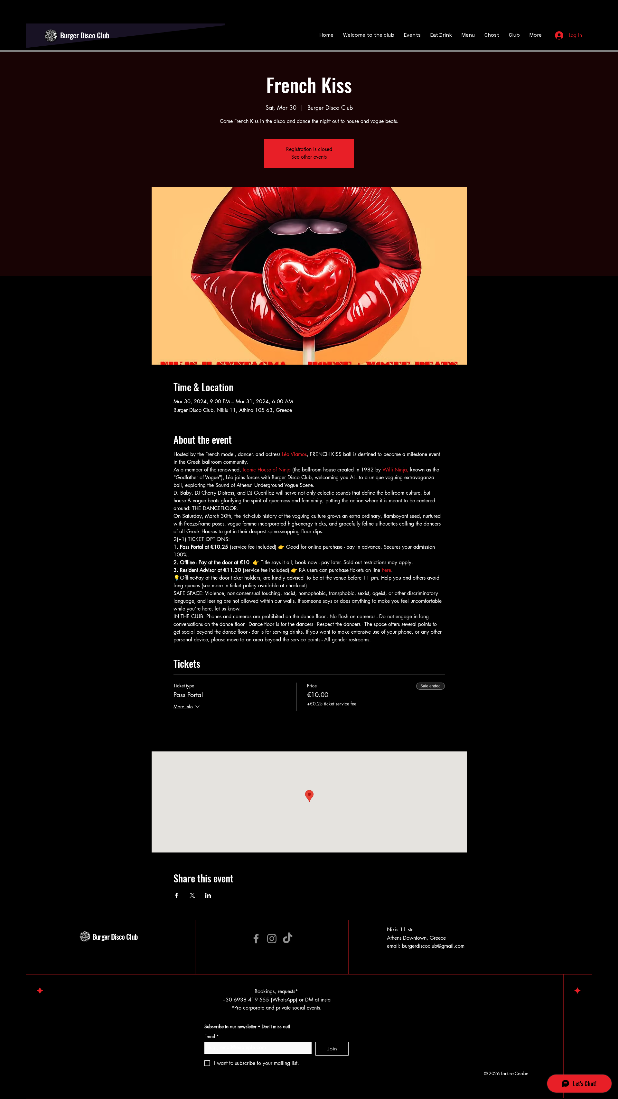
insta (326, 999)
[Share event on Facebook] (176, 895)
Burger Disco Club (84, 35)
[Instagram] (272, 938)
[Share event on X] (192, 895)
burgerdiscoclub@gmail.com (433, 946)
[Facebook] (256, 938)
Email (211, 1036)
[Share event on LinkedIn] (208, 895)
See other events (309, 157)
